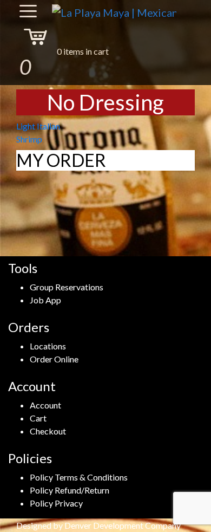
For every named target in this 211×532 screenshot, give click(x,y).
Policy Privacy (56, 503)
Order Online (54, 359)
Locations (48, 346)
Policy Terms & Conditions (79, 477)
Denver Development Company (122, 525)
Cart (38, 418)
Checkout (48, 431)
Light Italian (38, 126)
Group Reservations (66, 287)
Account (45, 405)
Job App (45, 300)
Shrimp (29, 139)
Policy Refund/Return (69, 490)
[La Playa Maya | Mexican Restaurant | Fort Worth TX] (114, 12)
